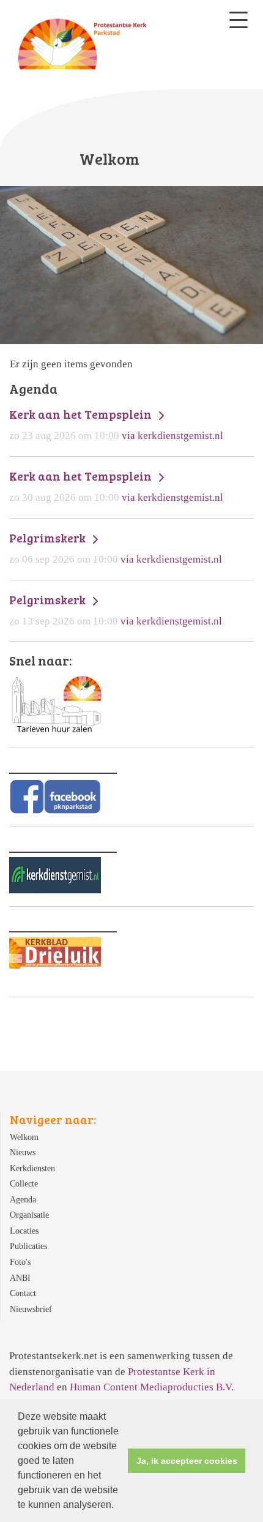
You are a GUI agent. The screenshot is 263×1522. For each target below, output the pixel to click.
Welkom (24, 1137)
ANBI (20, 1278)
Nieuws (22, 1152)
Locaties (24, 1230)
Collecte (24, 1183)
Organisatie (29, 1215)
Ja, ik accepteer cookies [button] (186, 1461)
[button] (118, 1506)
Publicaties (28, 1246)
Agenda (23, 1199)
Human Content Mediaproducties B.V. (152, 1387)
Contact (23, 1293)
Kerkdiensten (32, 1168)
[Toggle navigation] (238, 20)
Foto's (20, 1262)
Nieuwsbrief (31, 1309)
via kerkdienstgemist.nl (116, 424)
